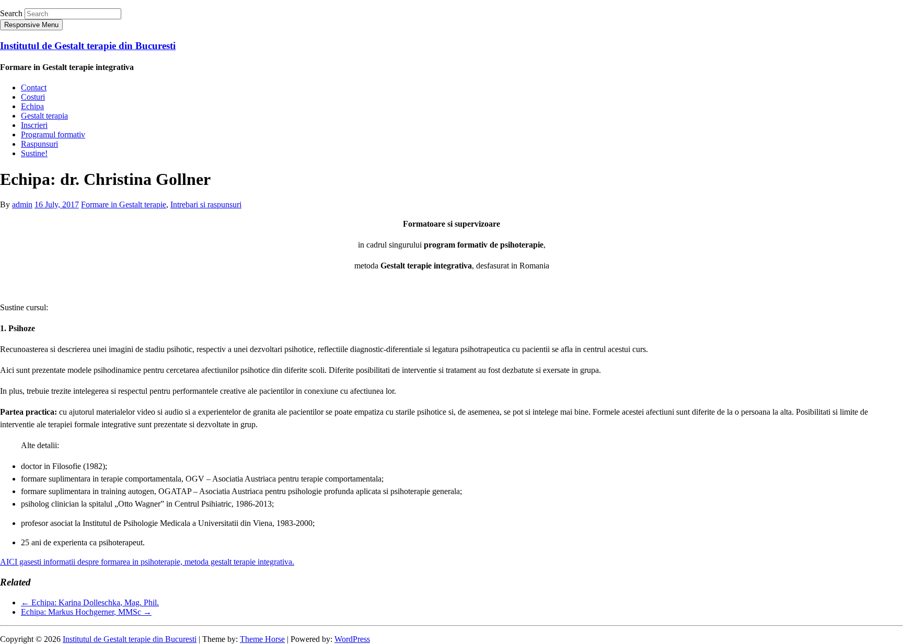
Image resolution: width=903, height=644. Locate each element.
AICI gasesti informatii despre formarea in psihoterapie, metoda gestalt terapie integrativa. (147, 561)
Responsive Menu (31, 25)
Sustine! (34, 153)
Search (11, 13)
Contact (34, 87)
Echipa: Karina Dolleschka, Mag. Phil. (90, 602)
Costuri (33, 96)
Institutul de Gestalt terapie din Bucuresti (88, 45)
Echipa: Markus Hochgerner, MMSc (86, 611)
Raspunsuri (39, 143)
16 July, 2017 (56, 204)
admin (22, 204)
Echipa (32, 106)
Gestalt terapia (44, 115)
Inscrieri (34, 125)
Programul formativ (53, 134)
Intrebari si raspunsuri (205, 204)
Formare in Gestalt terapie (123, 204)
